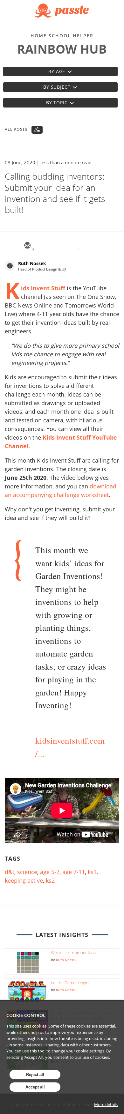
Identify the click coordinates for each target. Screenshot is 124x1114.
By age (56, 71)
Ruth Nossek (32, 263)
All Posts (16, 129)
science (27, 872)
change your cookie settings (78, 1051)
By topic (57, 103)
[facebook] (72, 245)
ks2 (50, 880)
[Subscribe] (37, 130)
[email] (27, 245)
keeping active (24, 880)
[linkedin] (57, 245)
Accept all (35, 1087)
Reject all (35, 1074)
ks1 (92, 872)
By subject (56, 87)
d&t (9, 872)
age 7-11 (73, 872)
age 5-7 (49, 872)
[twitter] (42, 245)
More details (106, 1104)
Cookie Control (25, 1015)
